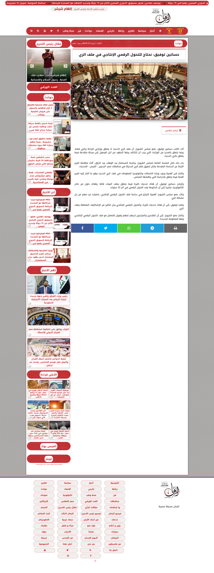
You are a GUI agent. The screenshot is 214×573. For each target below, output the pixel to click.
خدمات (115, 520)
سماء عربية (67, 520)
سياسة (142, 31)
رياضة (121, 31)
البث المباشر (44, 514)
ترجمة (44, 538)
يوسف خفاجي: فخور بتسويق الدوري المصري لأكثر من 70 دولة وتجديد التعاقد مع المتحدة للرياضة (140, 3)
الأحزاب (67, 532)
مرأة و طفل (67, 526)
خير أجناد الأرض (91, 520)
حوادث (88, 31)
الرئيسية (114, 483)
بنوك (43, 532)
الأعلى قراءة (48, 374)
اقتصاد (100, 31)
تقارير (131, 31)
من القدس (67, 538)
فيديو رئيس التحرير (91, 514)
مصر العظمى (67, 501)
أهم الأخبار (48, 270)
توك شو (91, 526)
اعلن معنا (67, 544)
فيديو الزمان (114, 514)
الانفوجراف (43, 520)
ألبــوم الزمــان (91, 538)
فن (79, 31)
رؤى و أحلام (115, 526)
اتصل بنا (113, 550)
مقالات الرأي (91, 507)
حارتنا (91, 532)
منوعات (43, 495)
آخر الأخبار (48, 192)
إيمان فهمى (171, 130)
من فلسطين (114, 544)
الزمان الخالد (67, 514)
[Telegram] (152, 228)
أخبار (152, 31)
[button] (65, 66)
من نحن (91, 544)
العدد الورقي (49, 87)
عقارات (43, 526)
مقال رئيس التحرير (48, 44)
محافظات (114, 501)
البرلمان (115, 538)
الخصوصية (44, 544)
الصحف (43, 507)
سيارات (114, 532)
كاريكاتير (44, 501)
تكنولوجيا (67, 495)
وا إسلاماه (114, 507)
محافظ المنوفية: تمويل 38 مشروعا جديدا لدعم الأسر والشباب (45, 3)
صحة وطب (68, 31)
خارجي (110, 31)
